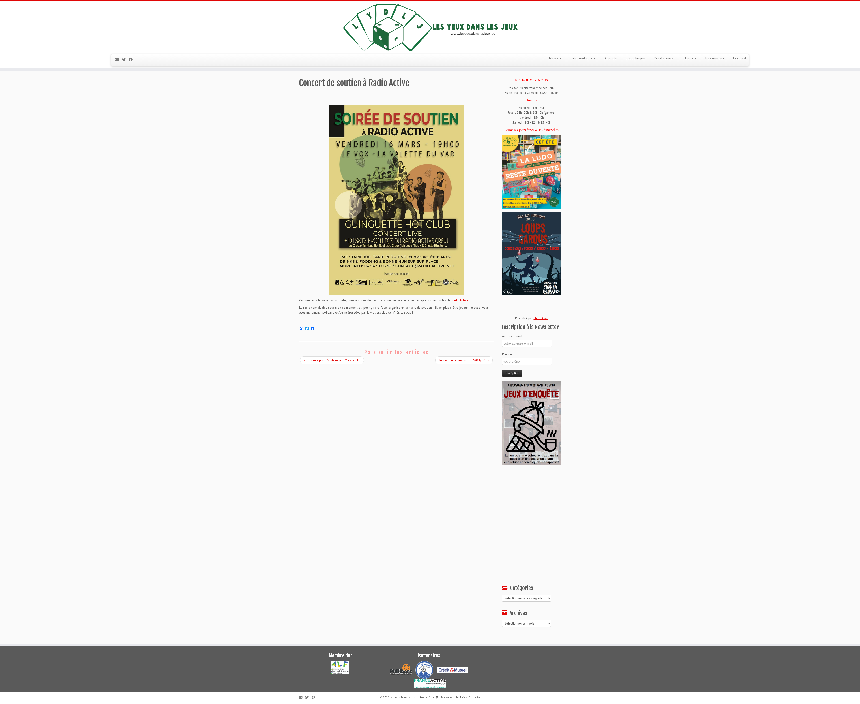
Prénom (507, 354)
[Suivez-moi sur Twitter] (125, 59)
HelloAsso (541, 318)
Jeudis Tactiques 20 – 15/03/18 (464, 360)
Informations (581, 57)
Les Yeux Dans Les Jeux (404, 697)
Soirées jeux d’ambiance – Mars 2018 (332, 360)
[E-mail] (118, 59)
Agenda (610, 57)
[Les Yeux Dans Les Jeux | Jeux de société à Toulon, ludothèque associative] (430, 27)
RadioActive (460, 300)
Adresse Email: (512, 336)
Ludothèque (635, 57)
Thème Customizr (470, 697)
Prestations (664, 57)
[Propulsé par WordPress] (437, 696)
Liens (689, 57)
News (554, 57)
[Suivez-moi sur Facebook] (132, 59)
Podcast (739, 57)
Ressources (714, 57)
